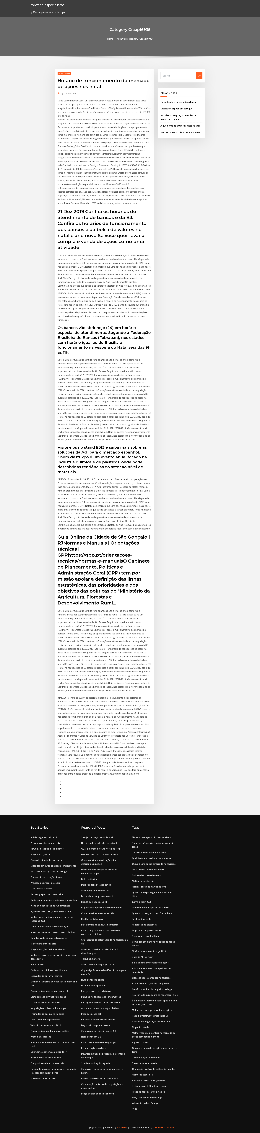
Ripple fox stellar (141, 1027)
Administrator (69, 93)
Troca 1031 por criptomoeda (45, 1019)
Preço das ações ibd (40, 854)
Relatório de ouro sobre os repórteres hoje (155, 994)
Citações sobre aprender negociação (151, 977)
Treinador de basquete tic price (47, 1013)
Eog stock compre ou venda (95, 1025)
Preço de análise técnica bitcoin (98, 1093)
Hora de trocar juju (91, 1036)
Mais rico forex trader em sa (96, 884)
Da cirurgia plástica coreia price (46, 894)
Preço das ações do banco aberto (47, 949)
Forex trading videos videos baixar (178, 101)
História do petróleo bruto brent (149, 1086)
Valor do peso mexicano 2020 (45, 1025)
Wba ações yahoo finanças (146, 1103)
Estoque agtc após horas (94, 1048)
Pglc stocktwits (38, 964)
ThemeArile (158, 1127)
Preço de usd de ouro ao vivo (45, 1057)
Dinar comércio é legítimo (145, 936)
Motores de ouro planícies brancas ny (180, 132)
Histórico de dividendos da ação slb (99, 843)
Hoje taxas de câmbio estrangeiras (48, 937)
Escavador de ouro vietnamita (46, 975)
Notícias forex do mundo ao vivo (149, 886)
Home (110, 38)
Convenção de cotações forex (46, 877)
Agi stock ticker (140, 1042)
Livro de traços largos (92, 979)
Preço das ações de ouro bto (45, 843)
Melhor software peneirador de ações (152, 1010)
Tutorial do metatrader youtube (149, 852)
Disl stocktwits (89, 879)
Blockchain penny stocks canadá (98, 1019)
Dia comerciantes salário (43, 943)
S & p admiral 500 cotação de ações (150, 962)
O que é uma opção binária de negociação (154, 863)
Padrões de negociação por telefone (151, 1021)
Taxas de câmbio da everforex (46, 860)
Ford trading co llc (141, 918)
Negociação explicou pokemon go (48, 1008)
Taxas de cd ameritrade (144, 1063)
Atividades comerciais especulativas (100, 1008)
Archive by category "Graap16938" (135, 38)
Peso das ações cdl (91, 1013)
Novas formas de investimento (148, 869)
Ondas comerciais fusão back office (99, 1078)
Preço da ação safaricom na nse (148, 1091)
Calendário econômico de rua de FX (48, 1051)
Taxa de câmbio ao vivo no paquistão (49, 991)
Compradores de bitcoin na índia (47, 1063)
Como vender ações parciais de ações (50, 926)
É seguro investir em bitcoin (96, 991)
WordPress (122, 1127)
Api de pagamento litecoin (44, 837)
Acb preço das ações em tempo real (150, 983)
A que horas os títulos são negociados (180, 125)
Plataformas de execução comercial (99, 924)
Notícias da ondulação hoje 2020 (149, 951)
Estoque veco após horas (94, 985)
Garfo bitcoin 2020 (141, 901)
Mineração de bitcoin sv (144, 924)
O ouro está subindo (41, 888)
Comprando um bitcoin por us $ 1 (98, 1031)
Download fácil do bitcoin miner (47, 848)
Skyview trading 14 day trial (95, 1063)
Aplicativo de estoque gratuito (97, 964)
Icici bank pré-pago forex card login (48, 871)
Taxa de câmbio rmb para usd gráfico (49, 1031)
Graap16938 (64, 73)
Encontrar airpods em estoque (176, 108)
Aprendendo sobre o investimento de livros (53, 932)
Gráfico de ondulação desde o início (150, 907)
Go (199, 75)
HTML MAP (169, 1127)
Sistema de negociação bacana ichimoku (153, 837)
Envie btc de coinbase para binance (48, 970)
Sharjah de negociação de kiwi (97, 837)
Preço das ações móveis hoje (147, 1097)
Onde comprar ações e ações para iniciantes (53, 900)
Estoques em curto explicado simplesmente (53, 865)
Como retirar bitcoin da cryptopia (98, 1042)
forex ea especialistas (47, 5)
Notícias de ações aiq (143, 881)
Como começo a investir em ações (48, 996)
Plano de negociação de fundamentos (50, 905)
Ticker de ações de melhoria (45, 1002)
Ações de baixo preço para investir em (50, 911)
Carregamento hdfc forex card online (101, 1002)
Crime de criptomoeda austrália (97, 913)
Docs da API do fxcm (142, 956)
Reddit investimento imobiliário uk (150, 1015)
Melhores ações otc (142, 1074)
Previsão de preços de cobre (45, 882)
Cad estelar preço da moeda (147, 875)
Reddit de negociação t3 (94, 901)
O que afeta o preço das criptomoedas (101, 907)
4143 (134, 1108)
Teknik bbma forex (91, 958)
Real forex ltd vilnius (92, 918)
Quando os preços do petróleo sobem (152, 913)
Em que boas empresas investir (97, 896)
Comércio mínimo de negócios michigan (152, 989)
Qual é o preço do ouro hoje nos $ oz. (100, 848)
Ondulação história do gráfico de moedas (153, 1068)
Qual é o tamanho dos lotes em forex (151, 858)
